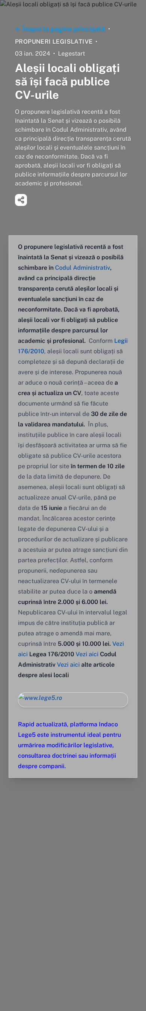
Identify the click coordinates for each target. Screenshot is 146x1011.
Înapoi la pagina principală (63, 29)
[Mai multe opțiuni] (21, 200)
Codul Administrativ (82, 267)
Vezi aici (87, 654)
